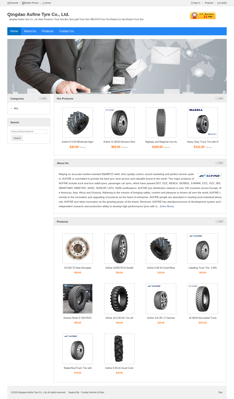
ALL (16, 108)
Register (209, 3)
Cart (222, 3)
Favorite (14, 3)
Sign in (196, 3)
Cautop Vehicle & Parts (92, 392)
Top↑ (220, 392)
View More (167, 206)
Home (48, 3)
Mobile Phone (32, 3)
